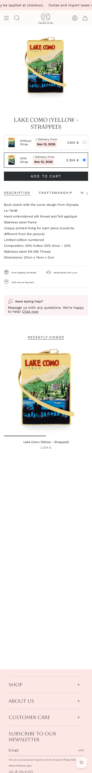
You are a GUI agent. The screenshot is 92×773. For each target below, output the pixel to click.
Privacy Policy (70, 760)
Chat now (30, 311)
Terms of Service (17, 765)
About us (21, 701)
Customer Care (29, 717)
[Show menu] (6, 18)
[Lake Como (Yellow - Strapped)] (46, 390)
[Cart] (85, 18)
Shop (15, 685)
